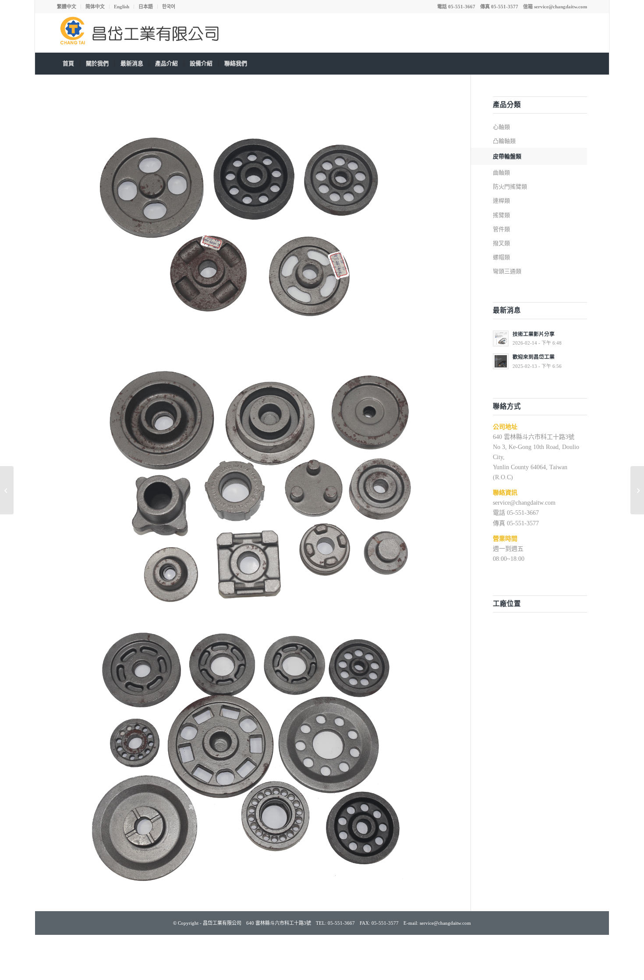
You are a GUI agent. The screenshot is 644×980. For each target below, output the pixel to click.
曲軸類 (501, 172)
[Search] (581, 64)
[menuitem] (69, 6)
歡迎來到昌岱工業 (534, 357)
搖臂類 (501, 215)
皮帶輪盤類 (507, 156)
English (121, 6)
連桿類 (501, 200)
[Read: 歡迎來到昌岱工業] (501, 361)
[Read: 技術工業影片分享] (501, 338)
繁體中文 (66, 6)
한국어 (168, 6)
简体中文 (95, 6)
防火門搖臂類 (510, 186)
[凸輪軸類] (7, 490)
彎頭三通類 (507, 271)
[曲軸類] (637, 490)
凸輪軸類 (504, 141)
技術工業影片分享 (534, 334)
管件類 (501, 229)
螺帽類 (501, 257)
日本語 (145, 6)
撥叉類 (501, 243)
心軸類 (501, 127)
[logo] (142, 33)
